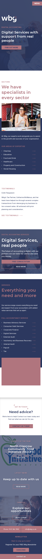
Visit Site (21, 458)
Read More (21, 267)
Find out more (11, 47)
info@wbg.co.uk (30, 529)
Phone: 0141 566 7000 (11, 529)
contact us (21, 556)
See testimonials (10, 215)
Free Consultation (21, 262)
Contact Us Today (21, 426)
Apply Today (21, 518)
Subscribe (21, 550)
